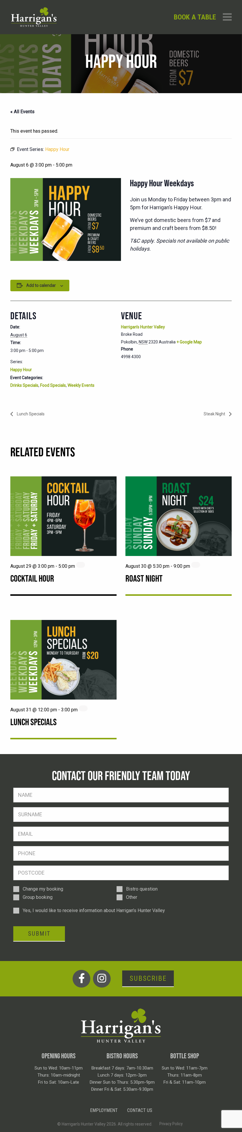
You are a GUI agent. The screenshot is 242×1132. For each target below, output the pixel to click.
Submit (39, 933)
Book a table (195, 17)
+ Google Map (189, 342)
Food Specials (53, 385)
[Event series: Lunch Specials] (83, 708)
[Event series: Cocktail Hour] (81, 565)
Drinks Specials (24, 385)
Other (131, 897)
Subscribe (148, 978)
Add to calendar (41, 285)
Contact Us (139, 1110)
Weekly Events (81, 385)
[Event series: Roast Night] (196, 565)
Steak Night (215, 414)
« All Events (22, 111)
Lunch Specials (30, 414)
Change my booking (43, 889)
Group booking (38, 897)
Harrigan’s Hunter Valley (143, 327)
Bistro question (142, 889)
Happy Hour (21, 369)
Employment (104, 1110)
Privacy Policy (171, 1123)
